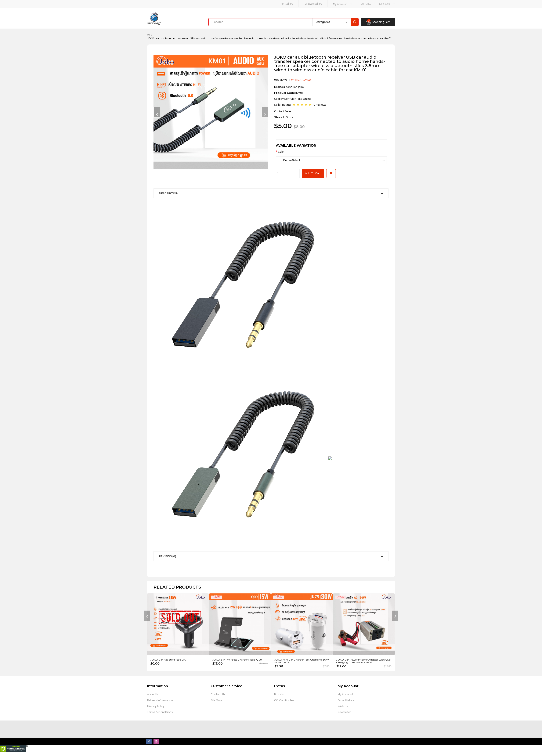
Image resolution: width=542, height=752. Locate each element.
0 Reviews (320, 104)
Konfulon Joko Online (297, 99)
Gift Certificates (284, 700)
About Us (153, 694)
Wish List (343, 706)
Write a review (301, 80)
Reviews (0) (167, 556)
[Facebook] (149, 741)
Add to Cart (313, 173)
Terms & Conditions (160, 712)
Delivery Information (160, 700)
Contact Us (218, 694)
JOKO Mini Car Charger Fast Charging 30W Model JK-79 (301, 661)
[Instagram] (156, 741)
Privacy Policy (156, 706)
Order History (346, 700)
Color (281, 151)
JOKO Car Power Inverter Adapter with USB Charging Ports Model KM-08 (363, 661)
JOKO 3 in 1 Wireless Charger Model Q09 (237, 659)
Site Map (216, 700)
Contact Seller (283, 111)
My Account (345, 694)
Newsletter (344, 712)
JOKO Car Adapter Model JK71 (168, 659)
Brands (279, 694)
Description (168, 193)
